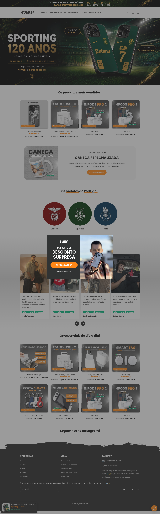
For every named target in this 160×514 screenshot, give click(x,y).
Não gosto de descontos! (64, 271)
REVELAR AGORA (64, 265)
